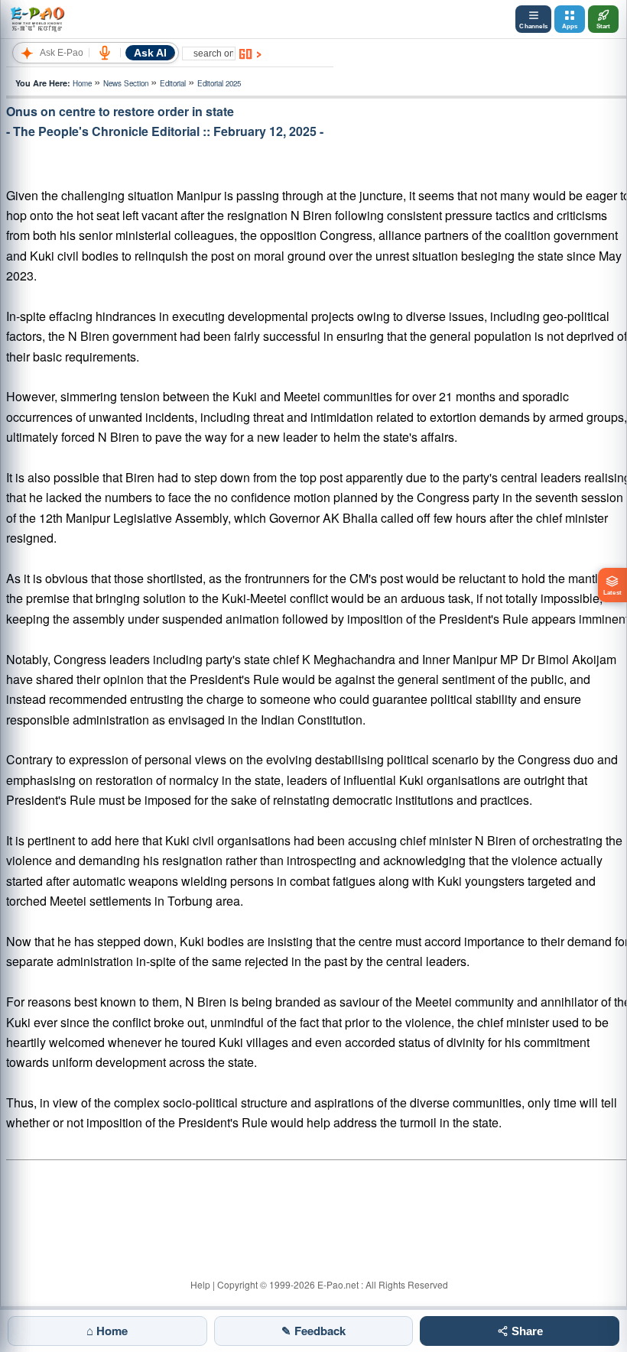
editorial (173, 83)
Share (525, 1330)
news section (125, 83)
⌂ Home (107, 1330)
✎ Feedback (313, 1330)
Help (200, 1284)
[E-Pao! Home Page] (37, 19)
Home (82, 83)
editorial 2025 (219, 83)
